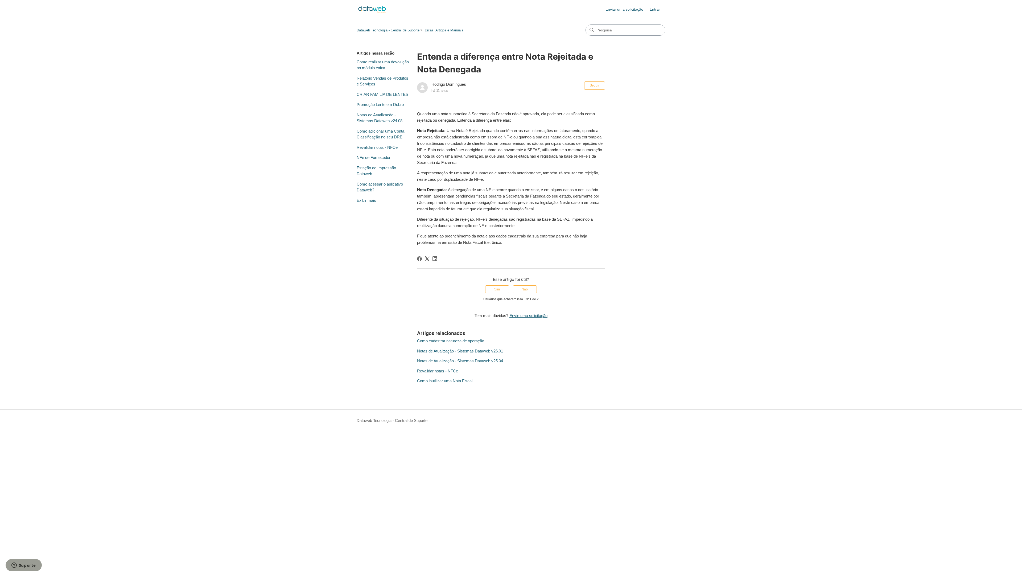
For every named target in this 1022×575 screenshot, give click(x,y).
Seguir (594, 85)
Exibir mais (366, 200)
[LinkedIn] (434, 258)
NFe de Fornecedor (373, 157)
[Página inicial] (372, 9)
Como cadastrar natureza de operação (450, 341)
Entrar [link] (655, 9)
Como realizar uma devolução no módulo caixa (383, 65)
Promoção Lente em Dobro (380, 104)
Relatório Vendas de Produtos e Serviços (382, 81)
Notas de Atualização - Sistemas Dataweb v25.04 (460, 361)
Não (525, 289)
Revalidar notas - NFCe (377, 147)
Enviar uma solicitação (624, 9)
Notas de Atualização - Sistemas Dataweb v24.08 (379, 118)
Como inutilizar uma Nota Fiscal (444, 381)
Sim (497, 289)
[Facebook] (419, 258)
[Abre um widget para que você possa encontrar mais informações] (23, 565)
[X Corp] (427, 258)
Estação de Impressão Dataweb (376, 171)
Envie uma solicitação (528, 315)
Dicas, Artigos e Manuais (444, 30)
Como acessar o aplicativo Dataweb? (380, 187)
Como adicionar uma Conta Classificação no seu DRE (380, 134)
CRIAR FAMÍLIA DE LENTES (382, 94)
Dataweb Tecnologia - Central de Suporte (388, 30)
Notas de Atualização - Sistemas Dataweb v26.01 (460, 351)
